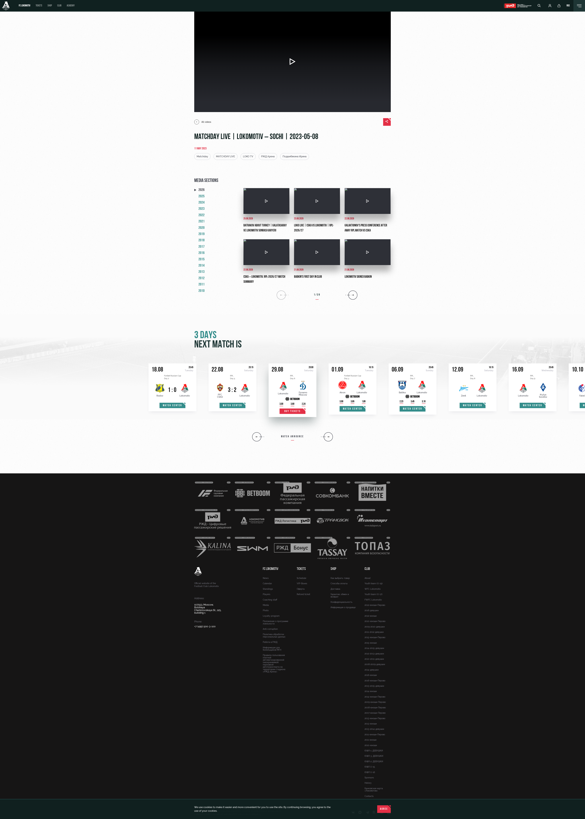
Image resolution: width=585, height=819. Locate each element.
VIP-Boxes (302, 583)
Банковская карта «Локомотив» (374, 789)
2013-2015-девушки (374, 686)
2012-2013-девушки (374, 653)
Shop (50, 5)
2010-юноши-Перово (375, 621)
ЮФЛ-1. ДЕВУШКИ (374, 750)
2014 (202, 266)
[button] (256, 436)
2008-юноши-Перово (375, 707)
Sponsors (369, 777)
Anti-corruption (270, 629)
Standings (268, 589)
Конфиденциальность (341, 602)
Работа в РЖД (270, 642)
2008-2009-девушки (375, 664)
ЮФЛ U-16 (370, 772)
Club (59, 5)
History (368, 783)
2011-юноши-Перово (375, 734)
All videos (206, 122)
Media (266, 605)
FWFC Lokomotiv (373, 600)
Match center (172, 405)
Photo (266, 610)
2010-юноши (371, 745)
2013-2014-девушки (374, 729)
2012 (202, 278)
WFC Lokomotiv (373, 589)
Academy (71, 5)
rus (568, 5)
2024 (202, 202)
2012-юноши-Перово (375, 605)
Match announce (292, 436)
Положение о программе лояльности (275, 622)
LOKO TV (248, 156)
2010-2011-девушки (374, 659)
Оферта (301, 589)
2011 (202, 284)
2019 (202, 234)
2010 (202, 291)
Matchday (202, 156)
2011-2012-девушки (374, 632)
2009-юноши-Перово (375, 702)
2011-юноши (370, 740)
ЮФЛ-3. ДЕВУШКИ (374, 756)
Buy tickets (292, 411)
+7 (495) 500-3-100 (205, 626)
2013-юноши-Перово (375, 718)
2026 (202, 190)
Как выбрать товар (340, 578)
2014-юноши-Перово (375, 697)
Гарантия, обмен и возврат (340, 595)
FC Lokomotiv (24, 5)
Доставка (335, 589)
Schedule (301, 578)
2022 (202, 215)
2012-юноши (371, 616)
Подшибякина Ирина (295, 156)
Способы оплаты (339, 583)
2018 (202, 240)
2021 (202, 221)
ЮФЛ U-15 (370, 767)
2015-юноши (371, 643)
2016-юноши (371, 675)
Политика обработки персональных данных (274, 635)
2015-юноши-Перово (375, 637)
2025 (202, 196)
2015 (202, 259)
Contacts (369, 796)
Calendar (267, 583)
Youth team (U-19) (374, 583)
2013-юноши (371, 723)
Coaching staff (270, 600)
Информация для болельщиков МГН (272, 648)
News (266, 578)
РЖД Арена (268, 156)
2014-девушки (372, 670)
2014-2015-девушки (374, 648)
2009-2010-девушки (375, 626)
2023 (202, 209)
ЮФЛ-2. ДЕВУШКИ (374, 761)
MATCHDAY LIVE (225, 156)
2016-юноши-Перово (375, 680)
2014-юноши (371, 691)
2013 (202, 272)
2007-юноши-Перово (375, 713)
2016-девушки (372, 610)
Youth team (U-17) (373, 594)
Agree (384, 809)
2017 (202, 247)
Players (266, 594)
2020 (202, 228)
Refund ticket (303, 594)
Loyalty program (271, 616)
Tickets (39, 5)
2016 (202, 253)
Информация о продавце (343, 607)
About (367, 578)
